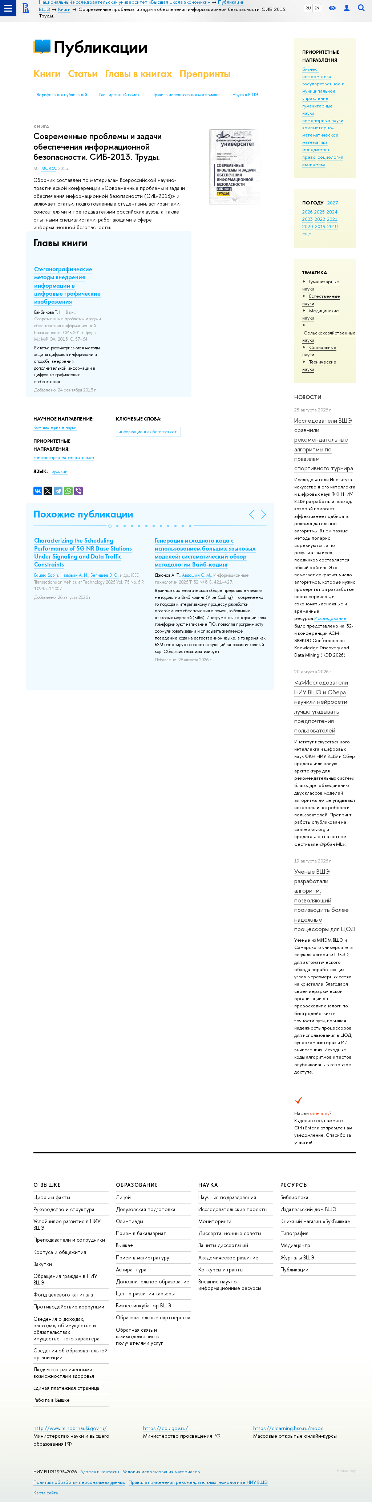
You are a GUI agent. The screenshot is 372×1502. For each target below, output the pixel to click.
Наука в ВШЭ (245, 95)
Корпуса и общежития (59, 1252)
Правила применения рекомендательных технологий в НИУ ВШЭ (198, 1482)
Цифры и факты (51, 1197)
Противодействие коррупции (68, 1306)
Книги (47, 73)
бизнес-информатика (316, 73)
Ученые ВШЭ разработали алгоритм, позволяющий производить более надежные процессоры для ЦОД (325, 900)
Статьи (83, 73)
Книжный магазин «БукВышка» (315, 1221)
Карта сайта (45, 1493)
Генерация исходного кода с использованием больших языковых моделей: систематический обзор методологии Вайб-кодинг (205, 552)
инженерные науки (322, 120)
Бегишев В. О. (104, 575)
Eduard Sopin (46, 575)
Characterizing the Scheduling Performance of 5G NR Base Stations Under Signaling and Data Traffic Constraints (83, 552)
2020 (307, 226)
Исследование (330, 618)
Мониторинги (214, 1221)
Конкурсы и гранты (220, 1269)
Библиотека (294, 1197)
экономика (314, 164)
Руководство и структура (63, 1209)
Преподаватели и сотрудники (69, 1239)
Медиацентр (295, 1245)
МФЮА (48, 168)
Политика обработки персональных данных (79, 1482)
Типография (294, 1233)
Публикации (100, 47)
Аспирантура (131, 1269)
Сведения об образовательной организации (70, 1353)
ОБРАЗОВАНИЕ (137, 1184)
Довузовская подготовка (145, 1209)
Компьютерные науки (55, 427)
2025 (319, 211)
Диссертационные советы (229, 1233)
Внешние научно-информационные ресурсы (229, 1284)
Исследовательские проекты (232, 1209)
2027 (332, 202)
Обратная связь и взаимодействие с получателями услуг (139, 1336)
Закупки (42, 1264)
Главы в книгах (138, 73)
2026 (307, 211)
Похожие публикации (83, 514)
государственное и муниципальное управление (323, 90)
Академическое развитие (228, 1257)
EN (317, 8)
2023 (307, 219)
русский (60, 471)
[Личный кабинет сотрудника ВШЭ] (346, 8)
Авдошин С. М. (196, 575)
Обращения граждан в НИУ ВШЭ (65, 1279)
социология (330, 157)
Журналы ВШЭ (297, 1257)
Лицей (123, 1197)
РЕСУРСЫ (294, 1184)
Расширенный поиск (119, 95)
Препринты (204, 73)
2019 (320, 226)
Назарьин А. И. (74, 575)
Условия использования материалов (161, 1472)
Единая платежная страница (66, 1387)
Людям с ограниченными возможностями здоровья (63, 1372)
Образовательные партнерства (153, 1317)
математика (315, 142)
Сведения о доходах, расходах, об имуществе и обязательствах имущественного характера (66, 1328)
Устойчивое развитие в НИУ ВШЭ (67, 1224)
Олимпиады (129, 1221)
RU (308, 8)
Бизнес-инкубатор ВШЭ (143, 1305)
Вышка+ (125, 1245)
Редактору (346, 1470)
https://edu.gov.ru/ (165, 1428)
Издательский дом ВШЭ (308, 1209)
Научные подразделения (227, 1197)
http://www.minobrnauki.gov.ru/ (70, 1428)
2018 (332, 226)
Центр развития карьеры (145, 1293)
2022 (320, 219)
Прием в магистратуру (142, 1257)
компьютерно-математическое (320, 131)
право (309, 157)
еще (306, 233)
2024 (332, 211)
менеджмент (316, 149)
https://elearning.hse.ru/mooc (288, 1428)
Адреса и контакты (99, 1472)
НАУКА (208, 1184)
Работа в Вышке (51, 1399)
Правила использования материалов (186, 95)
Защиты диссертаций (223, 1245)
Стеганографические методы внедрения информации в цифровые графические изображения (67, 285)
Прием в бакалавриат (141, 1233)
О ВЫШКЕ (47, 1184)
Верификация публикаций (62, 95)
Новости (308, 397)
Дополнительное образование (152, 1281)
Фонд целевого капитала (63, 1294)
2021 (332, 219)
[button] (110, 525)
